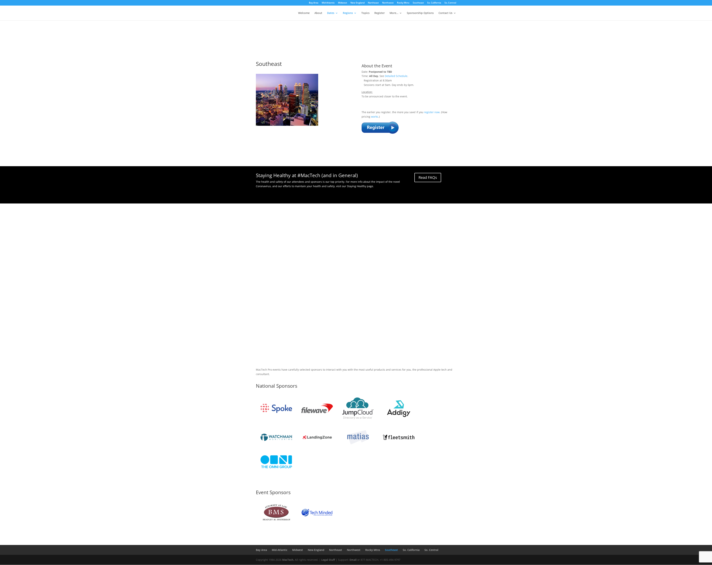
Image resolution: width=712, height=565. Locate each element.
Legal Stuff (328, 559)
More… (394, 13)
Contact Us (445, 13)
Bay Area (313, 3)
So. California (434, 3)
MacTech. (288, 559)
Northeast (373, 3)
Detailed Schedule (396, 76)
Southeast (418, 3)
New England (357, 3)
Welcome (304, 13)
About (318, 13)
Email (353, 559)
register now (432, 112)
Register (379, 13)
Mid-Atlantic (328, 3)
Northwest (388, 3)
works (374, 116)
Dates (330, 13)
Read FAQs (427, 177)
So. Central (450, 3)
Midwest (342, 3)
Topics (365, 13)
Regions (348, 13)
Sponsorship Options (420, 13)
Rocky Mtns (403, 3)
